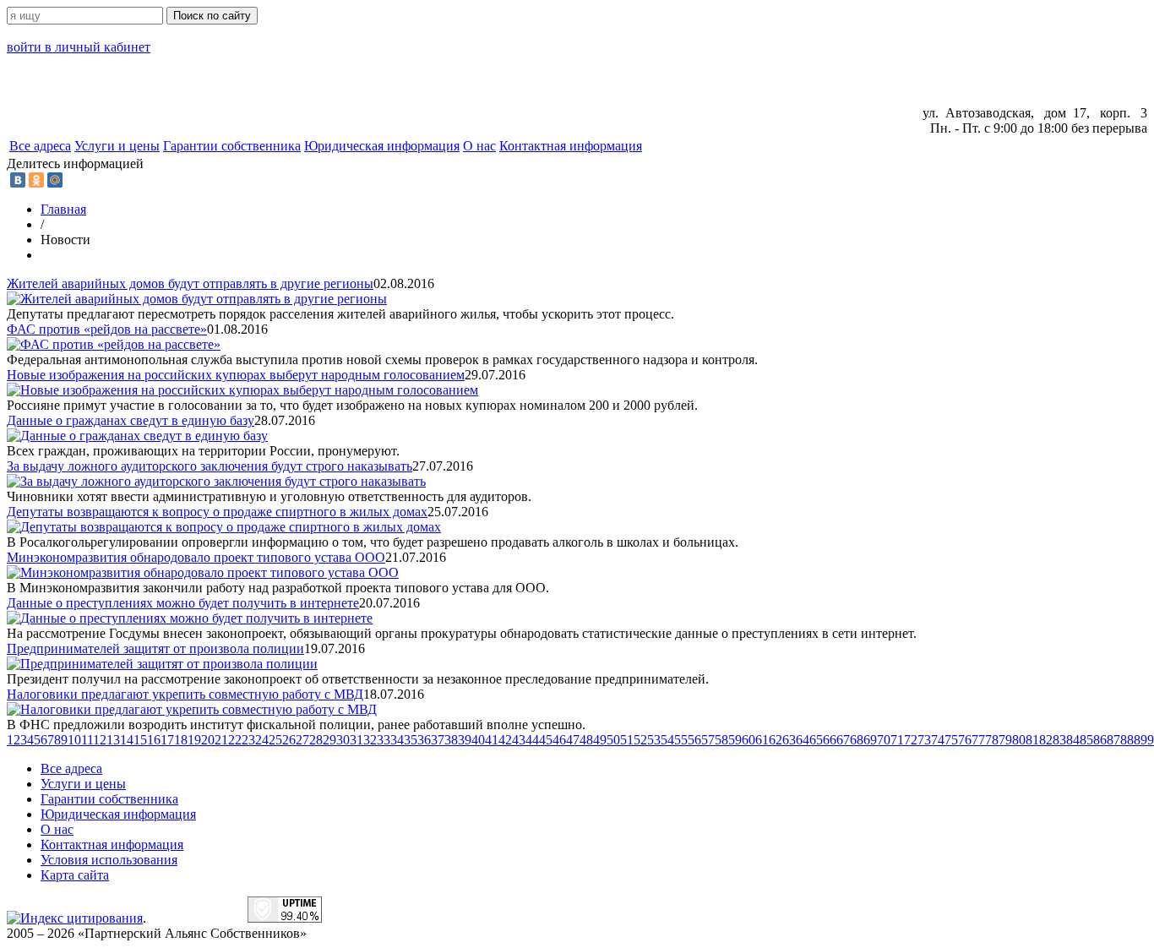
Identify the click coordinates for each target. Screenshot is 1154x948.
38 (451, 740)
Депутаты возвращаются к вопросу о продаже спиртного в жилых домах (217, 511)
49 (600, 740)
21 (221, 740)
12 (99, 740)
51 (627, 740)
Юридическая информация (382, 146)
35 (410, 740)
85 (1086, 740)
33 (383, 740)
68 (856, 740)
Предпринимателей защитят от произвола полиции (155, 648)
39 (464, 740)
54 (667, 740)
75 (951, 740)
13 (113, 740)
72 (910, 740)
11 (87, 740)
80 (1019, 740)
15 (140, 740)
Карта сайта (75, 875)
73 (924, 740)
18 (181, 740)
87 (1113, 740)
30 (343, 740)
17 (167, 740)
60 (748, 740)
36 (424, 740)
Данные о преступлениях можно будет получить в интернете (183, 603)
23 (248, 740)
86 (1100, 740)
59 (735, 740)
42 (505, 740)
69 (870, 740)
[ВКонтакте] (17, 180)
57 (708, 740)
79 (1005, 740)
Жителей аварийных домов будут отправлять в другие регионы (190, 283)
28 (316, 740)
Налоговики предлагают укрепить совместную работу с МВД (185, 694)
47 (573, 740)
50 (613, 740)
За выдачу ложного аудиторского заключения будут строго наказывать (209, 466)
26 (289, 740)
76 (965, 740)
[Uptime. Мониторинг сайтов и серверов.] (285, 918)
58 (721, 740)
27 (302, 740)
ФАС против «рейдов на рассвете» (107, 329)
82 (1046, 740)
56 (694, 740)
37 (437, 740)
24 (262, 740)
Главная (63, 209)
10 (74, 740)
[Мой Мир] (55, 180)
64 (802, 740)
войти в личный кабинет (78, 47)
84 (1073, 740)
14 (126, 740)
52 (640, 740)
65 (816, 740)
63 (789, 740)
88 (1127, 740)
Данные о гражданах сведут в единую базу (130, 420)
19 (194, 740)
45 (546, 740)
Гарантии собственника (232, 146)
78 (992, 740)
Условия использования (109, 860)
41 (491, 740)
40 (478, 740)
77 (978, 740)
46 (559, 740)
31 (356, 740)
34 (397, 740)
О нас (479, 146)
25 (275, 740)
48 (586, 740)
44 (532, 740)
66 (829, 740)
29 (329, 740)
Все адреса (40, 146)
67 (843, 740)
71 (897, 740)
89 (1140, 740)
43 (518, 740)
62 (775, 740)
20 (208, 740)
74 (937, 740)
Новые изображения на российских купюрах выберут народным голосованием (236, 375)
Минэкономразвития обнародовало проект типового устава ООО (196, 557)
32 (370, 740)
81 (1032, 740)
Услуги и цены (117, 146)
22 (235, 740)
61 (762, 740)
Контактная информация (570, 146)
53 (654, 740)
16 (154, 740)
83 (1059, 740)
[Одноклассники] (36, 180)
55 (681, 740)
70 (883, 740)
